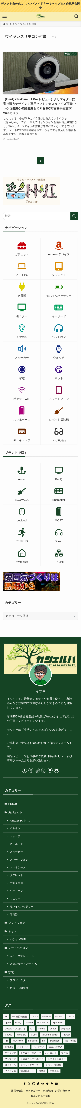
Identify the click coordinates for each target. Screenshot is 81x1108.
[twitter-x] (30, 770)
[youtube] (50, 770)
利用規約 (48, 1090)
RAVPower (18, 1040)
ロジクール (10, 1065)
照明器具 (54, 1071)
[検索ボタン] (76, 16)
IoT (32, 1028)
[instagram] (37, 770)
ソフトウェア (16, 922)
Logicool (65, 1028)
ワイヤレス (10, 1071)
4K (6, 1016)
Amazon (46, 1016)
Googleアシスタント (15, 1028)
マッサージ (10, 1059)
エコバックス (55, 1046)
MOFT (34, 1034)
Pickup (12, 803)
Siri (43, 1040)
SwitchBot (55, 1040)
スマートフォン (19, 859)
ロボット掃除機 (19, 988)
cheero (29, 1022)
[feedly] (47, 1083)
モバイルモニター (57, 1059)
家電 (11, 972)
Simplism (32, 1040)
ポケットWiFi (18, 939)
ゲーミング (10, 1053)
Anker (71, 1016)
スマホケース (18, 867)
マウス (64, 1053)
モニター (15, 898)
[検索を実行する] (74, 216)
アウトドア (22, 1046)
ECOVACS (42, 1022)
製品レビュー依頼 (40, 1095)
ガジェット (15, 812)
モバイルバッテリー (22, 906)
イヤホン (15, 828)
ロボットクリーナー (31, 1065)
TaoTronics (70, 1040)
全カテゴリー (33, 1090)
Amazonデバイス (20, 820)
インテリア (38, 1046)
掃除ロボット (27, 1071)
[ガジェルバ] (40, 16)
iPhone (41, 1028)
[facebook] (24, 770)
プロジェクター (19, 980)
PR (6, 1040)
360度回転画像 (19, 1016)
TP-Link (9, 1046)
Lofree (53, 1028)
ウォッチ (15, 836)
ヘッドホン (16, 890)
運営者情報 (17, 1090)
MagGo (8, 1034)
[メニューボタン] (4, 16)
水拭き (42, 1071)
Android (59, 1016)
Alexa (35, 1016)
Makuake (21, 1034)
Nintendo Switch (49, 1034)
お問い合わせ (62, 1090)
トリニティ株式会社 (31, 1053)
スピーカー (16, 851)
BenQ (18, 1022)
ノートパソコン (18, 947)
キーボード (16, 843)
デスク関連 (16, 883)
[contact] (56, 770)
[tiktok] (43, 770)
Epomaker (58, 1022)
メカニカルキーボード (32, 1059)
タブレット (16, 875)
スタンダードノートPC (23, 963)
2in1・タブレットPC (22, 955)
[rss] (51, 1083)
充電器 (14, 914)
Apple (8, 1022)
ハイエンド (51, 1053)
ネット (12, 931)
